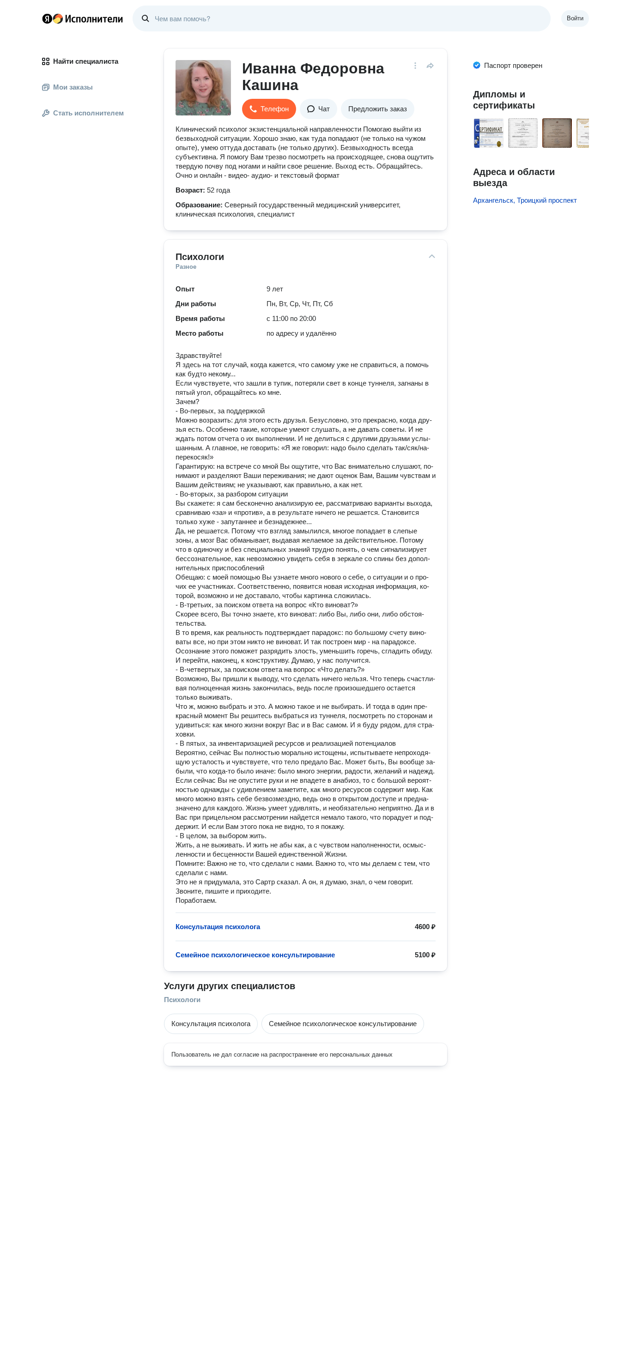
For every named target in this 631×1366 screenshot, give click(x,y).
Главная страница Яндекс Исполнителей (82, 18)
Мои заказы (73, 87)
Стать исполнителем (88, 113)
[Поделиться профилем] (430, 65)
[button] (269, 109)
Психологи (182, 999)
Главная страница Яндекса (47, 18)
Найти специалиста (85, 61)
